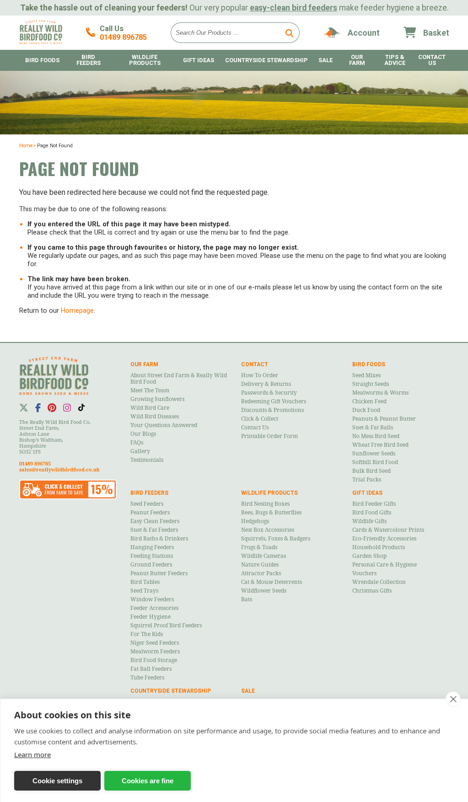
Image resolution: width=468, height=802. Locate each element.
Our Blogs (143, 434)
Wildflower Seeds (263, 591)
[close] (453, 699)
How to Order (259, 375)
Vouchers (364, 573)
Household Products (378, 547)
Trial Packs (366, 479)
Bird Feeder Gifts (374, 504)
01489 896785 (123, 37)
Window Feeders (152, 599)
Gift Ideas (198, 60)
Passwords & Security (269, 393)
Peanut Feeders (150, 512)
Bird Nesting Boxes (265, 504)
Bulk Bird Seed (371, 471)
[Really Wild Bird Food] (40, 41)
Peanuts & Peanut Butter (384, 419)
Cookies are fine (147, 781)
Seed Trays (144, 591)
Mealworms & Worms (380, 393)
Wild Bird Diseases (154, 416)
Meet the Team (149, 390)
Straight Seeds (370, 384)
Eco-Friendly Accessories (384, 538)
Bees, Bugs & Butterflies (271, 512)
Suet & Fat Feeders (154, 530)
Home (26, 146)
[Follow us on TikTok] (81, 407)
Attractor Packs (261, 573)
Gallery (140, 451)
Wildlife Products (145, 59)
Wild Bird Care (149, 408)
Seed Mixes (366, 375)
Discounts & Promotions (272, 410)
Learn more (32, 754)
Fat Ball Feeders (151, 669)
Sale (325, 60)
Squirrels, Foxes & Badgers (275, 538)
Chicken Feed (369, 401)
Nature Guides (260, 564)
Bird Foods (42, 60)
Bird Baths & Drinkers (159, 538)
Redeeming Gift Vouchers (273, 401)
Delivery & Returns (266, 384)
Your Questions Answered (163, 425)
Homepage (77, 310)
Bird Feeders (88, 59)
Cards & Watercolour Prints (388, 530)
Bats (246, 599)
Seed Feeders (146, 504)
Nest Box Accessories (267, 530)
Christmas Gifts (372, 591)
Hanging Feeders (152, 547)
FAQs (136, 442)
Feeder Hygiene (150, 617)
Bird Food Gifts (371, 512)
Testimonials (146, 460)
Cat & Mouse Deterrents (271, 582)
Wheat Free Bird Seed (380, 445)
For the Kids (146, 634)
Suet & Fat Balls (372, 427)
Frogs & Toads (259, 547)
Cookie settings (57, 781)
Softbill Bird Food (375, 462)
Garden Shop (369, 556)
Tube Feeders (147, 677)
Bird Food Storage (153, 660)
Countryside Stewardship (266, 60)
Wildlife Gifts (369, 521)
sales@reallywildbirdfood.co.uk (59, 470)
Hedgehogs (255, 521)
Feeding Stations (151, 556)
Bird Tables (145, 582)
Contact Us (255, 427)
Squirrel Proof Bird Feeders (166, 625)
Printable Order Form (269, 436)
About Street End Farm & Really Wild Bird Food (178, 378)
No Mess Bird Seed (375, 436)
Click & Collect (259, 419)
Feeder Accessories (154, 608)
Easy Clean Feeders (154, 521)
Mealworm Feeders (155, 651)
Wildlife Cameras (263, 556)
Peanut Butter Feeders (159, 573)
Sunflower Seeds (373, 453)
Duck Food (366, 410)
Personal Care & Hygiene (384, 564)
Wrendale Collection (379, 582)
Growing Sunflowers (157, 399)
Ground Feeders (151, 564)
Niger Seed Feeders (154, 643)
